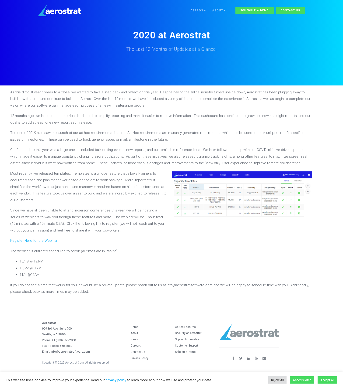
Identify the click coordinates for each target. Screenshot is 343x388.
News (134, 339)
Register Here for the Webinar (33, 240)
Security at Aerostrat (188, 333)
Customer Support (186, 345)
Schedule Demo (185, 352)
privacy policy (116, 380)
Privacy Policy (139, 358)
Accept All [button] (327, 380)
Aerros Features (185, 327)
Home (134, 327)
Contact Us (290, 10)
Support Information (187, 339)
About (218, 10)
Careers (136, 345)
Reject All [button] (277, 380)
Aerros (197, 10)
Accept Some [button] (302, 380)
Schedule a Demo (254, 10)
